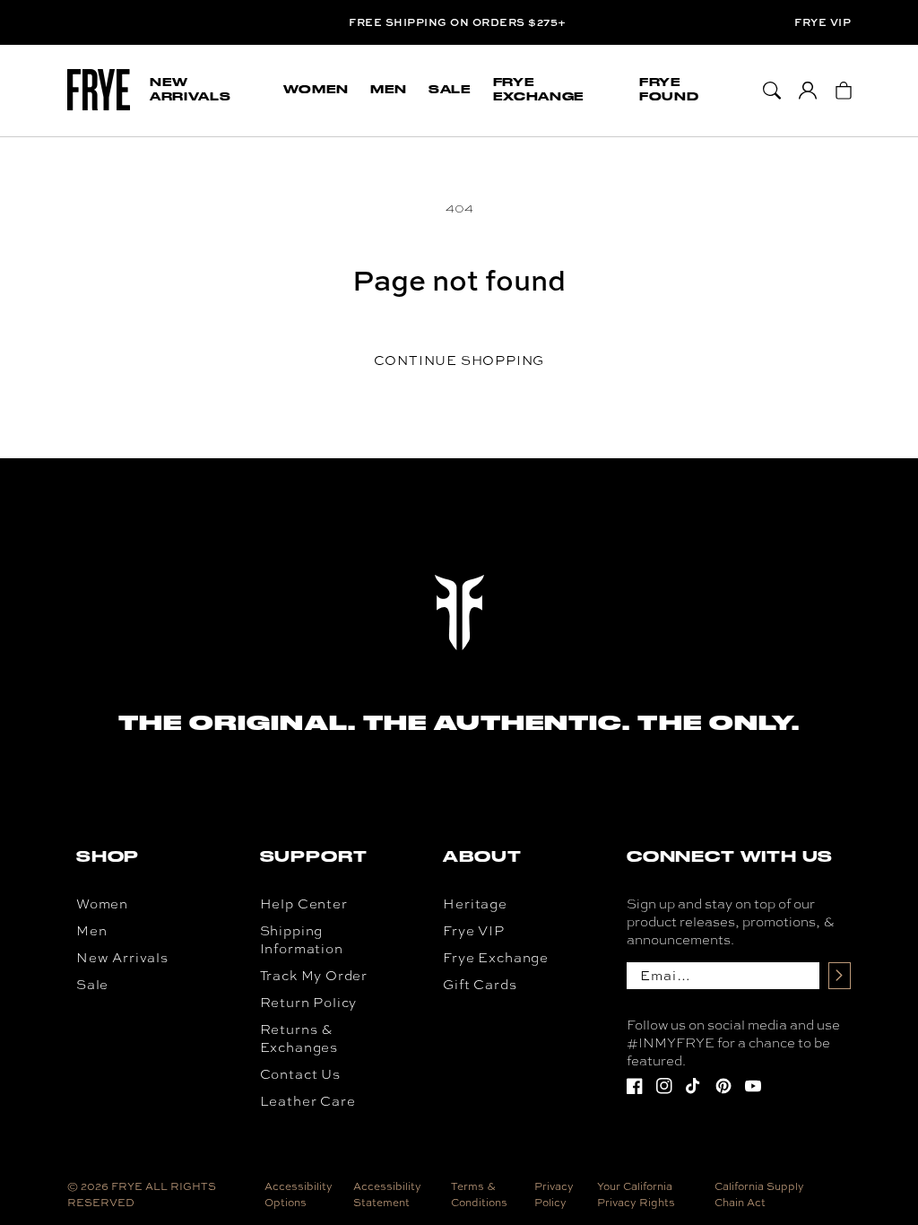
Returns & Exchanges (299, 1038)
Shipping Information (301, 940)
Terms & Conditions (479, 1194)
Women (102, 904)
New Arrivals (122, 958)
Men (91, 931)
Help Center (304, 904)
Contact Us (300, 1074)
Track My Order (314, 976)
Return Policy (309, 1003)
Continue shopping (459, 360)
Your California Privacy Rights (636, 1194)
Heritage (475, 904)
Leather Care (308, 1101)
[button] (206, 90)
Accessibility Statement (387, 1194)
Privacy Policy (554, 1194)
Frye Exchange (496, 958)
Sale (92, 985)
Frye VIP (822, 22)
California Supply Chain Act (759, 1194)
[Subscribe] (839, 975)
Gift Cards (479, 985)
